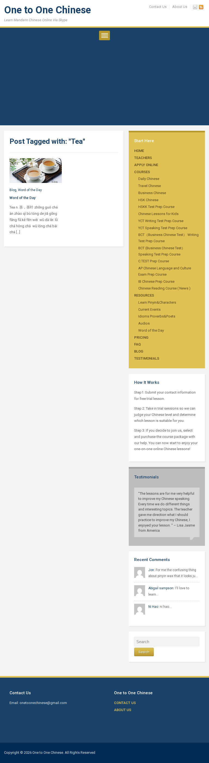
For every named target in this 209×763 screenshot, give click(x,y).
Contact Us (158, 7)
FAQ (137, 344)
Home (139, 151)
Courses (142, 172)
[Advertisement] (104, 87)
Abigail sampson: (161, 588)
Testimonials (146, 358)
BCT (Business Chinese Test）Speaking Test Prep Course (161, 251)
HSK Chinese (148, 200)
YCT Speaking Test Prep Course (162, 228)
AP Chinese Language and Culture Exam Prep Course (164, 271)
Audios (144, 323)
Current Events (149, 309)
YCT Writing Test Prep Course (160, 221)
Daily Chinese (148, 179)
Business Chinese (152, 193)
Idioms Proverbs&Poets (156, 316)
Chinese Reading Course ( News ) (164, 288)
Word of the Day (151, 330)
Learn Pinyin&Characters (157, 302)
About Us (179, 7)
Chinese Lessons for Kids (158, 214)
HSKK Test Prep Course (156, 207)
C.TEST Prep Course (153, 261)
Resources (144, 295)
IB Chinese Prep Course (156, 281)
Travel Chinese (149, 186)
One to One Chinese (47, 10)
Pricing (141, 337)
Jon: (151, 570)
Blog (138, 351)
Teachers (143, 158)
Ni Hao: (153, 607)
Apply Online (146, 165)
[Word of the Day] (36, 170)
